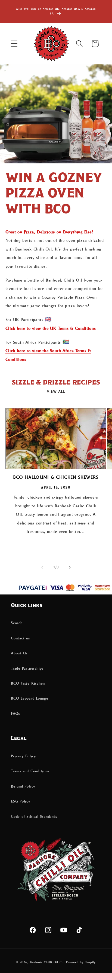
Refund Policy (23, 786)
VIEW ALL (56, 392)
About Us (19, 653)
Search (17, 623)
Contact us (20, 638)
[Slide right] (70, 567)
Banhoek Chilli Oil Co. (47, 962)
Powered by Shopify (81, 962)
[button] (14, 43)
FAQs (15, 714)
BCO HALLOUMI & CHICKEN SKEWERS (55, 477)
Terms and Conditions (30, 771)
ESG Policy (20, 801)
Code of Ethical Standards (34, 817)
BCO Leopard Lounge (29, 698)
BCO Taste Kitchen (28, 684)
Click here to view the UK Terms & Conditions (50, 328)
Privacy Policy (23, 756)
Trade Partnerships (27, 669)
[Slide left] (42, 567)
